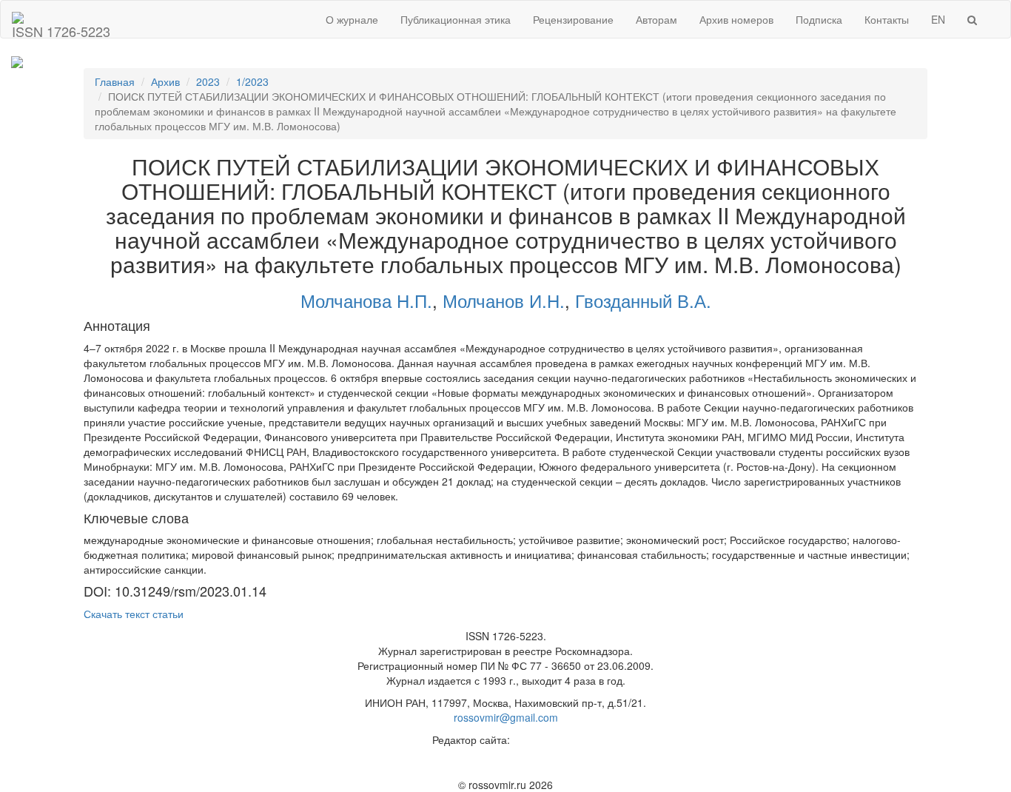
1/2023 (252, 81)
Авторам (656, 19)
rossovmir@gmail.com (506, 717)
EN (938, 19)
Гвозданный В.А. (643, 300)
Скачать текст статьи (134, 613)
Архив (165, 81)
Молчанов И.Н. (504, 300)
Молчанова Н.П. (366, 300)
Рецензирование (573, 19)
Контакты (886, 19)
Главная (115, 81)
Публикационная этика (455, 19)
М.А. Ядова (540, 739)
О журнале (352, 19)
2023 (208, 81)
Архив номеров (736, 19)
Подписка (819, 19)
